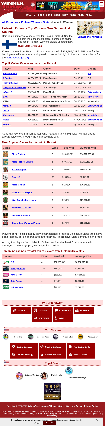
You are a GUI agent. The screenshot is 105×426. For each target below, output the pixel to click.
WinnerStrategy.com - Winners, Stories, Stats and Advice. (55, 406)
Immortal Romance (21, 215)
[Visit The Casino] (68, 9)
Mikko (5, 97)
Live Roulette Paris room (24, 200)
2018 (57, 15)
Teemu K (7, 106)
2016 (73, 15)
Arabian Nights (19, 169)
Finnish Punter (10, 73)
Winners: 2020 (35, 15)
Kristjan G (7, 92)
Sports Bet (17, 177)
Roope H (7, 124)
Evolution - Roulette (21, 208)
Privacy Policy (91, 406)
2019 (49, 15)
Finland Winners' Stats (35, 22)
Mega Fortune (18, 154)
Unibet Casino (17, 287)
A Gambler (8, 78)
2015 (81, 15)
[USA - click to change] (33, 5)
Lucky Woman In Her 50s (14, 87)
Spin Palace (16, 281)
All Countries (10, 22)
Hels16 (6, 120)
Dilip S (6, 110)
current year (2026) (17, 57)
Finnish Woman (10, 83)
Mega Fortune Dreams (22, 162)
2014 (89, 15)
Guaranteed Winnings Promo (26, 223)
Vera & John (93, 97)
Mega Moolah (18, 185)
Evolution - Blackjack (22, 192)
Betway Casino (95, 92)
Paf (89, 73)
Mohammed (8, 115)
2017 (65, 15)
